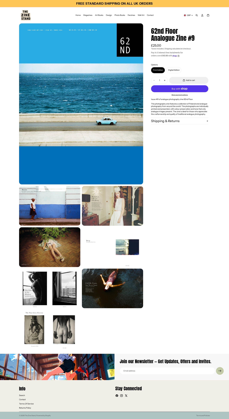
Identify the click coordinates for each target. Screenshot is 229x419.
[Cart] (208, 15)
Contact (22, 399)
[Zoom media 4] (49, 247)
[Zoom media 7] (112, 288)
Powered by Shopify (43, 415)
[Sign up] (220, 371)
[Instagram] (121, 395)
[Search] (197, 15)
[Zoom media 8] (49, 330)
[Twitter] (126, 395)
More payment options (180, 95)
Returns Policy (25, 408)
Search (22, 395)
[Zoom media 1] (81, 103)
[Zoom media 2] (49, 206)
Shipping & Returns (165, 121)
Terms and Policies (203, 415)
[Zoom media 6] (49, 288)
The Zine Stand (30, 415)
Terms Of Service (26, 403)
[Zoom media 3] (112, 206)
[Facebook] (116, 395)
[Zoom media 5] (112, 247)
